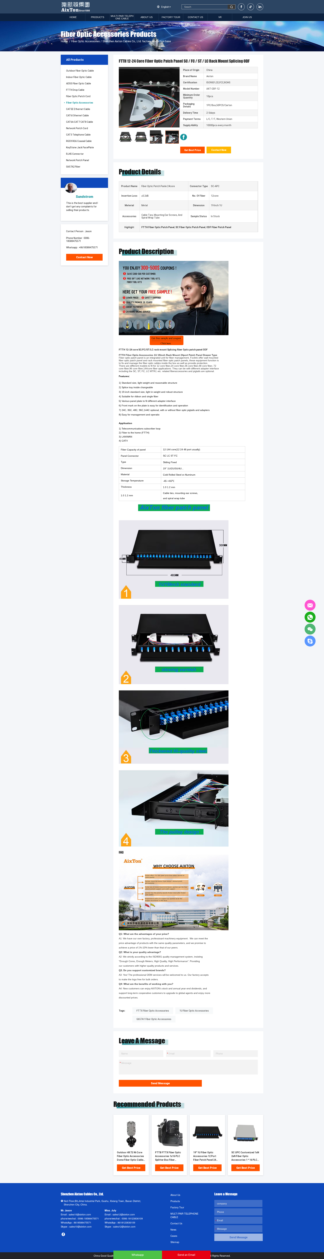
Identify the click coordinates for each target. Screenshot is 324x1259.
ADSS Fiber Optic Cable (78, 83)
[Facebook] (241, 6)
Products (97, 17)
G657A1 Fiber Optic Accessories (154, 1019)
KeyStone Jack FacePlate (80, 147)
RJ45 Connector (75, 154)
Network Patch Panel (77, 160)
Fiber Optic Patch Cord (78, 96)
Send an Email (186, 1255)
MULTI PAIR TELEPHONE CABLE (122, 17)
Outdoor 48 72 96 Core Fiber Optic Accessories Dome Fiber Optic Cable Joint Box (130, 1156)
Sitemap (174, 1242)
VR (220, 17)
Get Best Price (192, 150)
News (173, 1229)
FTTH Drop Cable (75, 90)
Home (73, 17)
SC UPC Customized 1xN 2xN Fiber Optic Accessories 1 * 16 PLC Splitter (245, 1156)
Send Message (160, 1083)
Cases (173, 1235)
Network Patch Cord (77, 128)
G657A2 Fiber (73, 166)
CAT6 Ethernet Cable (77, 115)
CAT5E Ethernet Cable (78, 109)
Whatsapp (138, 1255)
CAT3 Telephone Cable (78, 134)
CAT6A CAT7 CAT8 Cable (79, 122)
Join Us (247, 17)
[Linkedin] (259, 6)
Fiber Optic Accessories (85, 41)
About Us (147, 17)
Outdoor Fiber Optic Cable (80, 70)
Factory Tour (171, 17)
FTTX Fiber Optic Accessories (153, 1010)
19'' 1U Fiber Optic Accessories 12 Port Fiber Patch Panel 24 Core (204, 1156)
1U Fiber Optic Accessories (194, 1010)
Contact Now (84, 257)
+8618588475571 (88, 247)
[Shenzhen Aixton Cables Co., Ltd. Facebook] (183, 137)
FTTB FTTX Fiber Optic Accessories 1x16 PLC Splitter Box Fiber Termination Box (168, 1156)
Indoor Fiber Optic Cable (79, 77)
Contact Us (195, 17)
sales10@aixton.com (80, 1214)
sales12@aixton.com (124, 1214)
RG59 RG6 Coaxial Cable (79, 141)
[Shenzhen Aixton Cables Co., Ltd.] (76, 6)
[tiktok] (250, 6)
